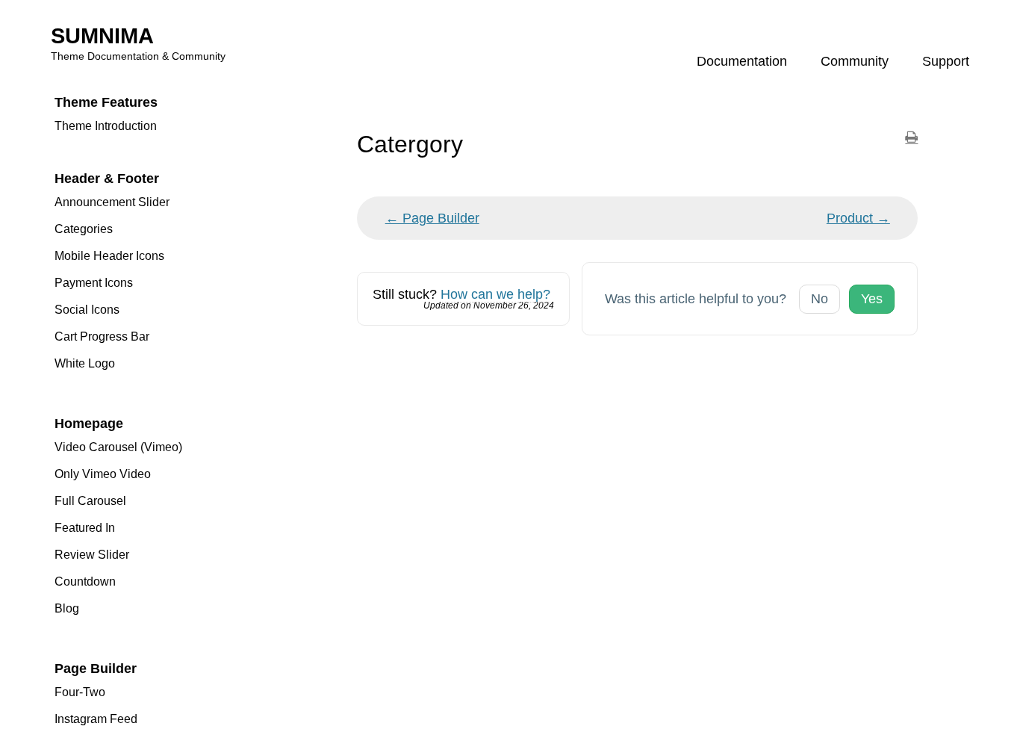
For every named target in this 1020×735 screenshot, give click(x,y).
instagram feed (96, 719)
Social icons (87, 309)
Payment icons (94, 282)
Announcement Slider (112, 202)
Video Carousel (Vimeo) (118, 447)
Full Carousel (90, 500)
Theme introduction (106, 126)
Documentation (742, 61)
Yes (872, 298)
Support (945, 61)
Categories (84, 229)
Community (855, 61)
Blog (67, 608)
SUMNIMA (102, 36)
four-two (80, 692)
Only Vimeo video (103, 474)
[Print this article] (911, 137)
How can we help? (495, 294)
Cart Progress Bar (102, 336)
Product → (858, 218)
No (819, 298)
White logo (85, 363)
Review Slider (92, 554)
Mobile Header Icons (109, 255)
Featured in (85, 527)
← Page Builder (432, 218)
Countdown (85, 581)
